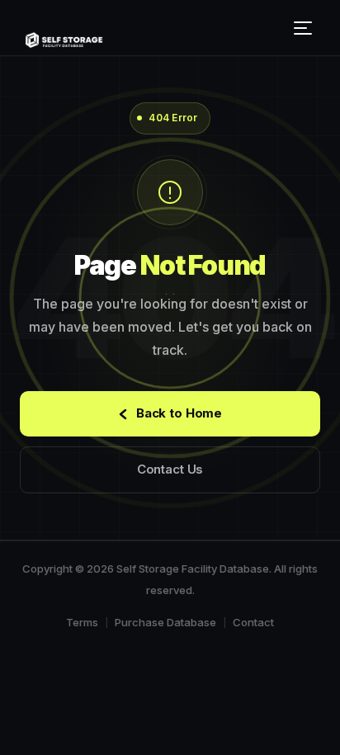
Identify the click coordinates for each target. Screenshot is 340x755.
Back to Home (179, 413)
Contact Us (170, 469)
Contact (253, 622)
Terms (82, 622)
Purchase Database (165, 622)
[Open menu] (305, 28)
